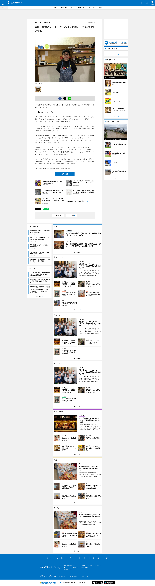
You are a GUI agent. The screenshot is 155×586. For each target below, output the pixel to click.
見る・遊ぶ (64, 7)
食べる (55, 7)
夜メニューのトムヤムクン (45, 112)
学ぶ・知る (92, 7)
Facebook (142, 3)
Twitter (146, 3)
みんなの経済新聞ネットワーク (48, 583)
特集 (100, 7)
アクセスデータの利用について (72, 567)
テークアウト (38, 34)
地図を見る (65, 174)
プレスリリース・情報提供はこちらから (91, 565)
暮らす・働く (81, 7)
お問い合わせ (85, 567)
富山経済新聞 (14, 2)
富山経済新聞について (70, 565)
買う (72, 7)
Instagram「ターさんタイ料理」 (76, 201)
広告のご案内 (68, 569)
